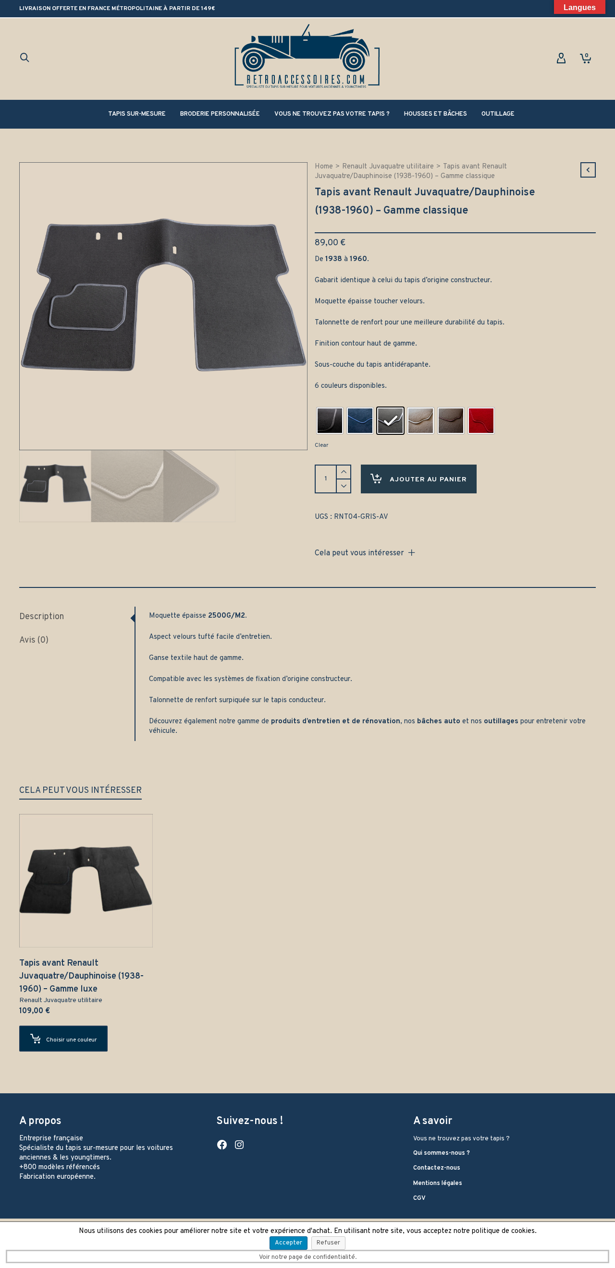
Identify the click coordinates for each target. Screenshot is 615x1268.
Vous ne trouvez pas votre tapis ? (461, 1139)
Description (41, 616)
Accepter (288, 1243)
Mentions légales (437, 1183)
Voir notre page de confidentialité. (308, 1257)
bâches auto (438, 721)
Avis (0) (34, 640)
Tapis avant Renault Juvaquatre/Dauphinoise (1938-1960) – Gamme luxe (81, 976)
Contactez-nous (436, 1168)
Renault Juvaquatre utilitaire (388, 166)
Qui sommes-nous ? (441, 1153)
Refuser (328, 1243)
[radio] (330, 420)
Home (324, 166)
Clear (321, 445)
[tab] (77, 617)
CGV (419, 1198)
